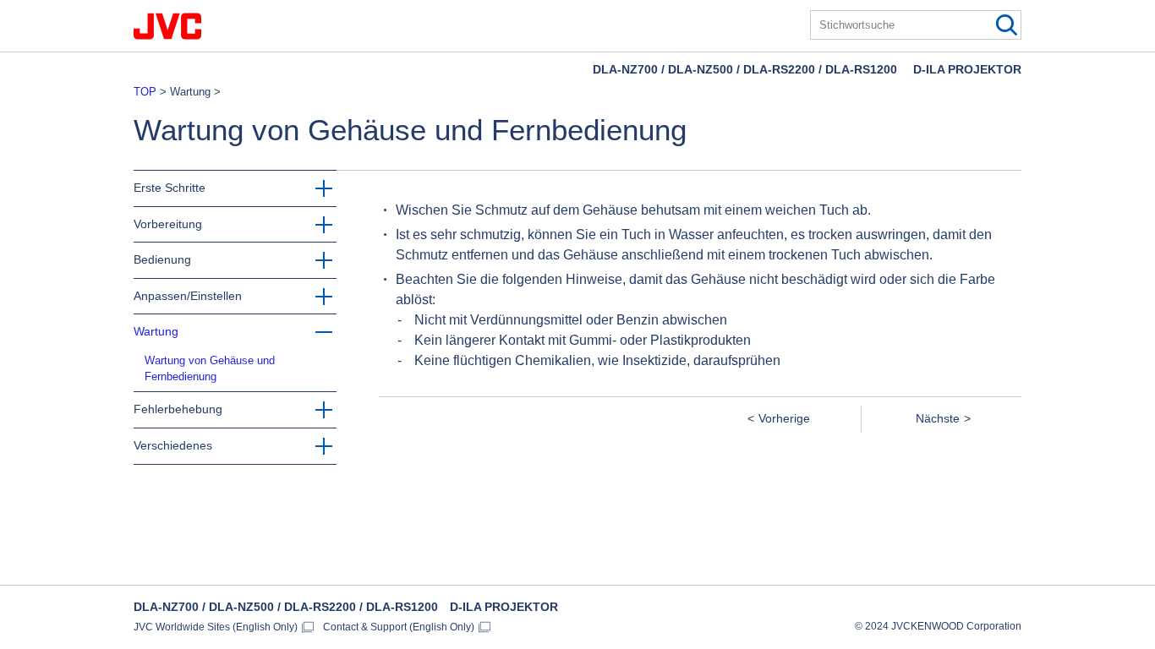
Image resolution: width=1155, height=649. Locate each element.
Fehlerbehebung (178, 409)
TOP (145, 91)
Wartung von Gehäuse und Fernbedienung (210, 368)
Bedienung (162, 259)
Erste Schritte (169, 187)
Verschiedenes (173, 445)
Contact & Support (398, 627)
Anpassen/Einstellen (188, 296)
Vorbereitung (168, 224)
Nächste (938, 418)
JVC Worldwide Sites (216, 627)
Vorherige (784, 418)
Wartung (156, 331)
